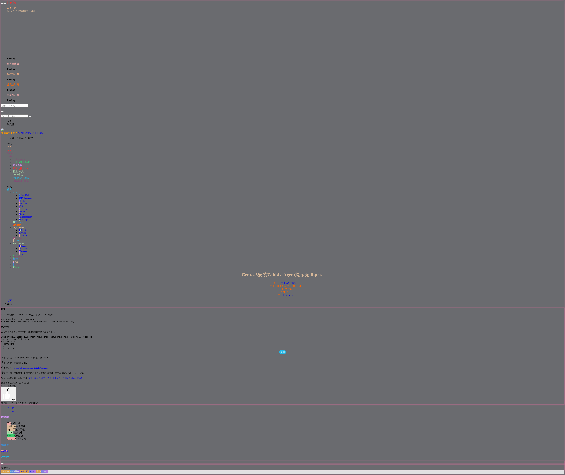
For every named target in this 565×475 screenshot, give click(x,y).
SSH (21, 206)
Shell (22, 211)
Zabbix (23, 214)
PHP (16, 259)
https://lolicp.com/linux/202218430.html (31, 368)
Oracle (22, 232)
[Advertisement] (285, 34)
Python (17, 238)
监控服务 (24, 195)
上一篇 (10, 411)
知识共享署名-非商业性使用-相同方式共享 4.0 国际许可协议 (55, 378)
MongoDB (24, 235)
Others (17, 225)
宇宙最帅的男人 (289, 282)
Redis (22, 201)
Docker (23, 203)
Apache (23, 248)
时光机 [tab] (10, 124)
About (16, 240)
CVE (16, 264)
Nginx (23, 246)
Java (15, 262)
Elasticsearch (25, 217)
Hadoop (23, 219)
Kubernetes (25, 198)
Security (17, 267)
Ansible (23, 209)
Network (17, 256)
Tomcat (23, 251)
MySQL (24, 230)
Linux (286, 295)
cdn (21, 254)
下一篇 (10, 408)
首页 (9, 300)
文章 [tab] (9, 121)
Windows (18, 222)
